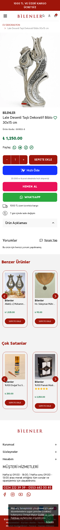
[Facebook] (5, 494)
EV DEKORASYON (11, 25)
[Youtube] (21, 494)
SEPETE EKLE (43, 159)
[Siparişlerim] (49, 15)
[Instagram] (13, 494)
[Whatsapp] (29, 494)
